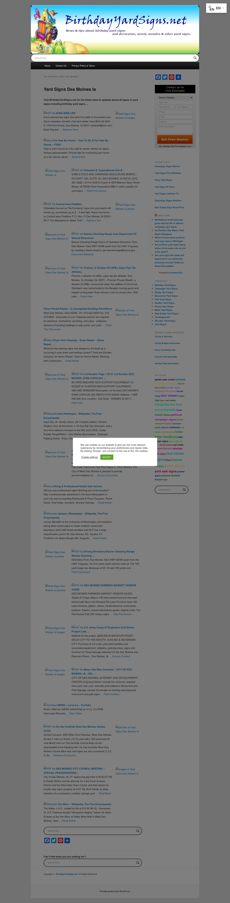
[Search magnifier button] (195, 58)
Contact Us (61, 65)
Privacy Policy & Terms (83, 65)
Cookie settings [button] (89, 457)
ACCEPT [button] (106, 457)
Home (47, 65)
